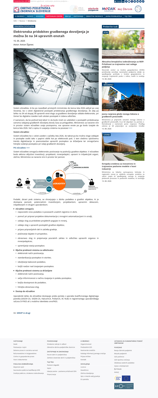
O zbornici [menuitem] (20, 16)
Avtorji (116, 372)
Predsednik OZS (86, 347)
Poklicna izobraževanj (22, 364)
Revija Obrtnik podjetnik (123, 350)
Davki (15, 344)
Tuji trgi (50, 362)
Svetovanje (18, 341)
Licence (83, 367)
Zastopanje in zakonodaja (57, 352)
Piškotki (119, 369)
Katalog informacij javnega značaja (93, 353)
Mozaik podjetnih (120, 354)
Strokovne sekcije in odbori (56, 344)
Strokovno (32, 21)
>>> (70, 128)
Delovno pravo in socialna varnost (25, 350)
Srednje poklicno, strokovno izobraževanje (28, 373)
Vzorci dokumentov (20, 360)
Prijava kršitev (86, 356)
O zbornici (85, 341)
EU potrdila (85, 379)
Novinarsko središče (88, 350)
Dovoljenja (85, 364)
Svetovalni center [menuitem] (54, 16)
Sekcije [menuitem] (68, 16)
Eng (123, 1)
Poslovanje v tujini (19, 347)
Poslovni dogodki (53, 365)
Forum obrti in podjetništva (57, 355)
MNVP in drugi (23, 313)
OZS (15, 21)
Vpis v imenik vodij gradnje (90, 376)
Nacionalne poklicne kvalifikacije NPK (26, 370)
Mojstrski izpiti (18, 367)
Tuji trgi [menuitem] (128, 16)
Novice (22, 21)
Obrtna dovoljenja (87, 373)
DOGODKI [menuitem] (40, 16)
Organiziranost (86, 344)
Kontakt (83, 360)
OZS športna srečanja (122, 360)
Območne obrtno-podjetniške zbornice (61, 347)
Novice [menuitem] (30, 16)
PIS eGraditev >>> (21, 147)
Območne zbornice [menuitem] (94, 16)
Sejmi (49, 368)
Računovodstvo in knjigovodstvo (24, 353)
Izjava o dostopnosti (121, 366)
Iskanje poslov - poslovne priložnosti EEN (61, 371)
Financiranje (51, 374)
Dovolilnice (84, 370)
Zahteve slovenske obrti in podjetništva (61, 358)
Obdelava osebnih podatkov (124, 363)
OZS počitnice (119, 357)
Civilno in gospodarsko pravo (23, 356)
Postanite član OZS (21, 1)
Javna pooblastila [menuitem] (114, 16)
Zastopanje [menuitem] (78, 16)
